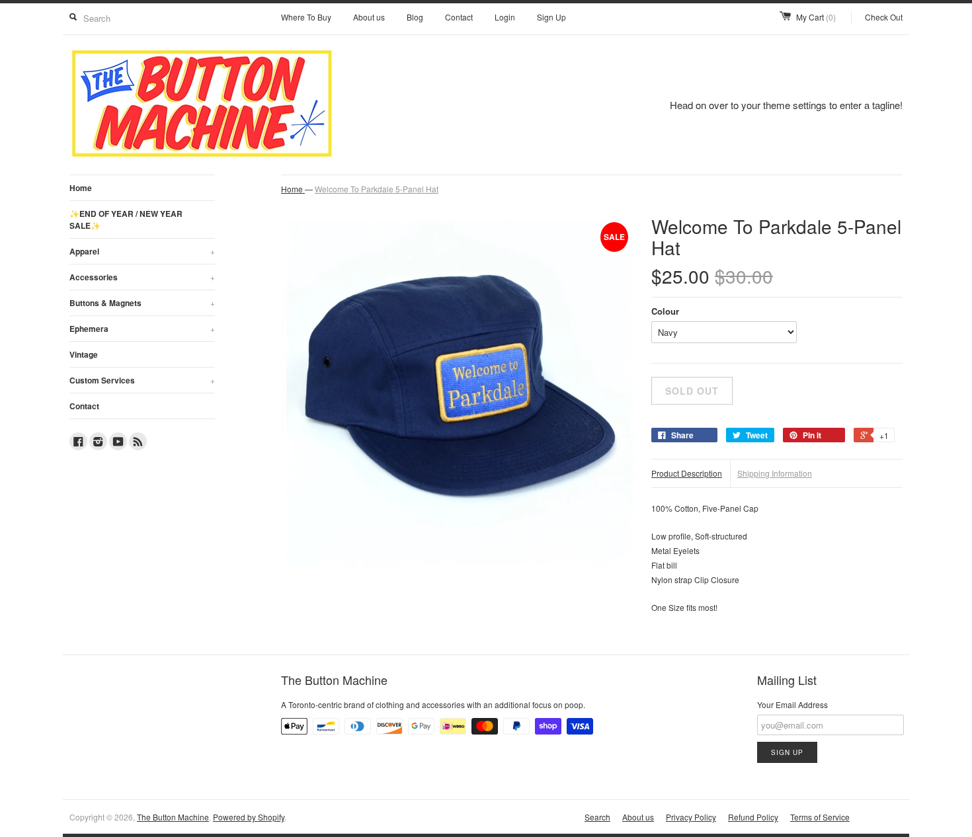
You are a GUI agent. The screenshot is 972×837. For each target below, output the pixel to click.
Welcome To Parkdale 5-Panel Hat (376, 188)
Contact (459, 16)
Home (80, 188)
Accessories (142, 277)
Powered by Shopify (248, 816)
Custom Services (142, 380)
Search (597, 816)
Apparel (142, 251)
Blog (415, 16)
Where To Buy (306, 16)
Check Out (884, 16)
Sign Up (551, 16)
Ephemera (142, 329)
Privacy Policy (691, 816)
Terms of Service (820, 816)
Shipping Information (774, 473)
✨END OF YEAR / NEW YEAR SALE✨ (125, 219)
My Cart (816, 16)
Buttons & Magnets (142, 303)
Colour (665, 311)
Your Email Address (792, 704)
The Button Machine (173, 816)
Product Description (686, 473)
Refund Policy (753, 816)
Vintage (83, 354)
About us (369, 16)
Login (505, 16)
